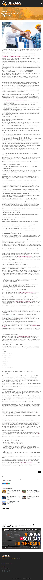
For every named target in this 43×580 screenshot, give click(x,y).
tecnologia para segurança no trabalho (11, 315)
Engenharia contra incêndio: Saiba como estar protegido (33, 497)
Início (23, 10)
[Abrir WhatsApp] (40, 577)
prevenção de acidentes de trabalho (24, 256)
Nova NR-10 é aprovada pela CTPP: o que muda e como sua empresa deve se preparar (13, 491)
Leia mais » (8, 493)
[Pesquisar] (39, 472)
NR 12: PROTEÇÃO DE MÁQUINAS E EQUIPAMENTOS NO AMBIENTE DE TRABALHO (13, 497)
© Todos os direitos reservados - (17, 578)
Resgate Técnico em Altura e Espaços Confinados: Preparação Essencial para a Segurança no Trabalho (33, 492)
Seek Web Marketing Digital (26, 578)
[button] (41, 3)
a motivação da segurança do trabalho (23, 336)
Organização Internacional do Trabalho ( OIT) (27, 292)
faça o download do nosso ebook (26, 462)
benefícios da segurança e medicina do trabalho (15, 100)
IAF (38, 433)
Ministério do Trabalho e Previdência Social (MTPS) (24, 301)
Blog (26, 10)
